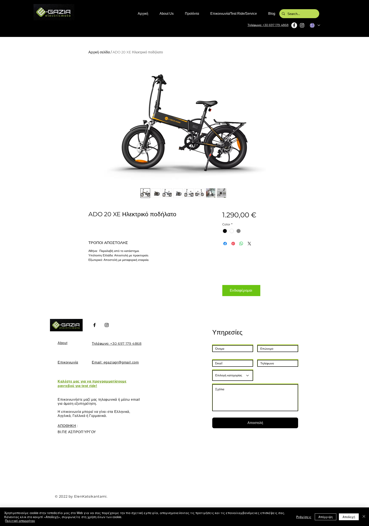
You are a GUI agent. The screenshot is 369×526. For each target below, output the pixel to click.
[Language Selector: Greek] (315, 25)
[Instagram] (302, 25)
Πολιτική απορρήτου (20, 521)
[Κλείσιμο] (363, 517)
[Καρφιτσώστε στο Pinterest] (233, 243)
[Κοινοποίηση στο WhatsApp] (241, 243)
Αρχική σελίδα (99, 52)
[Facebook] (294, 25)
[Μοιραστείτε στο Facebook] (225, 243)
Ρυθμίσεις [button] (303, 517)
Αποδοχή (349, 517)
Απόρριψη (325, 517)
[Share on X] (249, 243)
